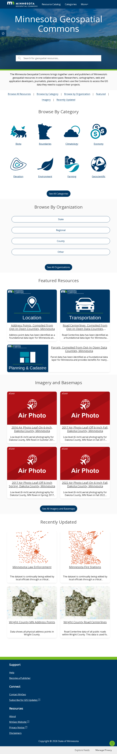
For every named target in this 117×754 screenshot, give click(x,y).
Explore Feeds (82, 750)
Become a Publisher (20, 678)
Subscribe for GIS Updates (23, 700)
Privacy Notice (17, 727)
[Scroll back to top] (112, 743)
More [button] (84, 4)
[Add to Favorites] (3, 33)
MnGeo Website (18, 722)
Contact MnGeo (17, 694)
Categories (71, 4)
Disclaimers (15, 733)
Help (11, 672)
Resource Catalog (51, 4)
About (12, 716)
